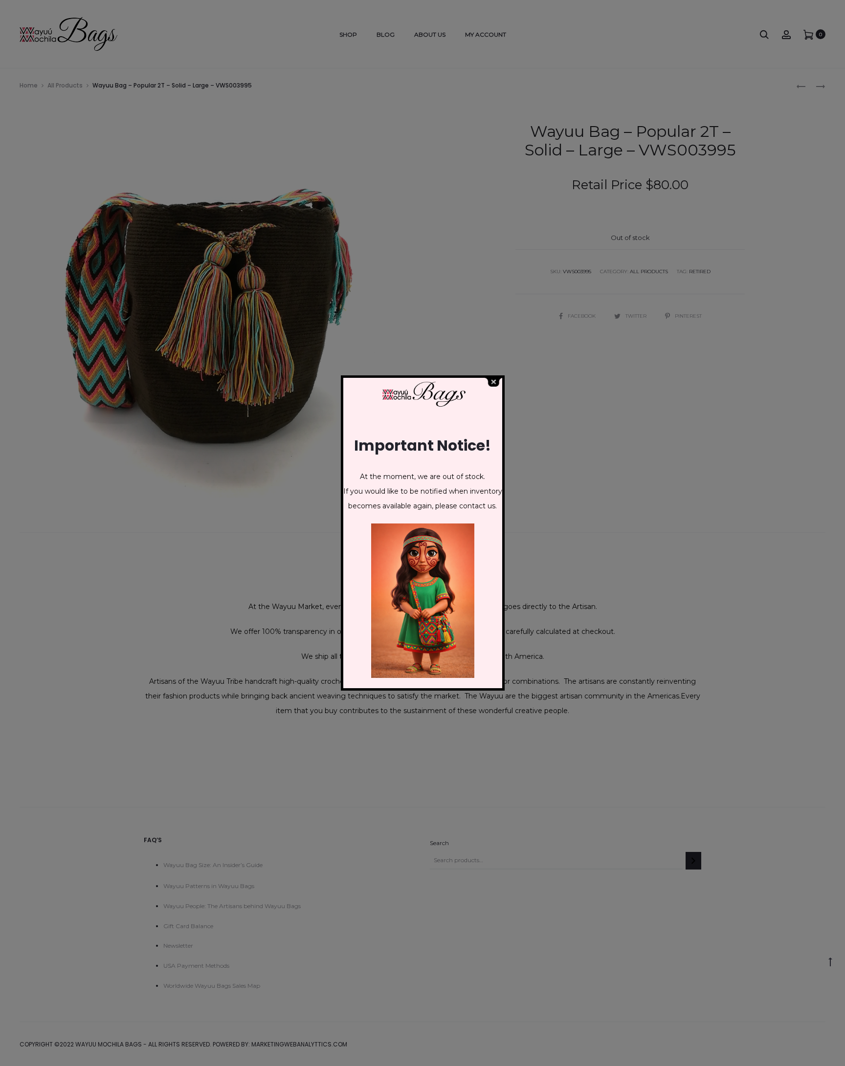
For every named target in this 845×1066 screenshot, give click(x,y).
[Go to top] (830, 961)
